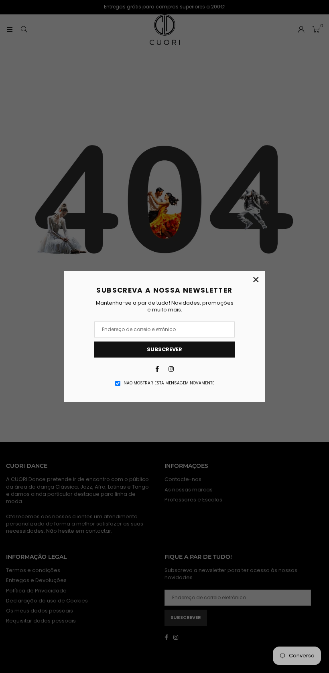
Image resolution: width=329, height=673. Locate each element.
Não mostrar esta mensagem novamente (169, 383)
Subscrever (164, 349)
